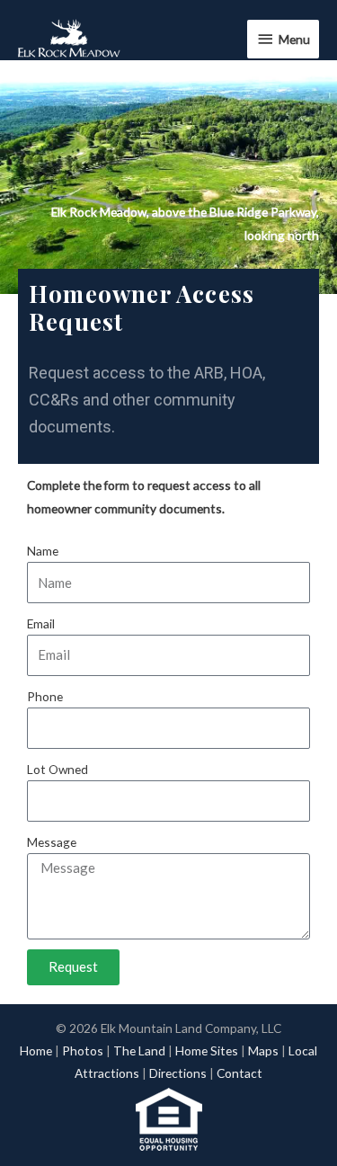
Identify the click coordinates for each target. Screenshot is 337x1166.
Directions (178, 1073)
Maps (263, 1050)
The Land (139, 1050)
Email (41, 623)
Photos (82, 1050)
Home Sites (206, 1050)
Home (36, 1050)
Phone (45, 696)
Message (51, 842)
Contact (239, 1073)
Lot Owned (57, 769)
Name (42, 550)
